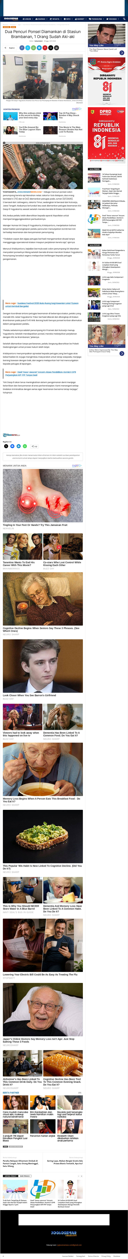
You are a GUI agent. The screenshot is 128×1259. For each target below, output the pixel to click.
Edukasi (113, 19)
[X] (27, 47)
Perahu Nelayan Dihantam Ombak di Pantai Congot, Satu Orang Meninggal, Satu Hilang (20, 1163)
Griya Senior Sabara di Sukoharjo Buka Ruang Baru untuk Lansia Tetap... (113, 291)
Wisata (55, 19)
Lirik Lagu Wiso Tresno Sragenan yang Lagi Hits (111, 314)
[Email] (50, 47)
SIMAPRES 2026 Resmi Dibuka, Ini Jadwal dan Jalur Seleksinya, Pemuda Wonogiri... (113, 204)
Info (68, 19)
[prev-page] (78, 1176)
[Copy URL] (62, 47)
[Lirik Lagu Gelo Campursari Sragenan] (94, 280)
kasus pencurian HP (16, 1146)
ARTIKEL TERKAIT (10, 1176)
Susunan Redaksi (67, 1256)
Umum (27, 19)
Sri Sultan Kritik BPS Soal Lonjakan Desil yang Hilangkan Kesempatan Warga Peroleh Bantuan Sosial (70, 1203)
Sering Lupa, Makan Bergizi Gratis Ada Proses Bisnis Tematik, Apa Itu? (65, 1162)
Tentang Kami (80, 1256)
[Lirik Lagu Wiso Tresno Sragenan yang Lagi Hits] (94, 317)
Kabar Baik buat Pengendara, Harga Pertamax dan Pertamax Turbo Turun (113, 252)
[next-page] (81, 1176)
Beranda (5, 24)
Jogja (19, 24)
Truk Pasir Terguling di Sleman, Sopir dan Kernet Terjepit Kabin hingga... (112, 191)
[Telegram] (39, 47)
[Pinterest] (45, 47)
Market (80, 19)
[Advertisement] (43, 281)
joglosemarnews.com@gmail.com (69, 1245)
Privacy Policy (106, 1256)
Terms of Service (93, 1256)
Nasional (13, 24)
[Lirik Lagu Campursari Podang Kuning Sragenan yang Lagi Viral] (94, 305)
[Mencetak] (56, 47)
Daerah (41, 19)
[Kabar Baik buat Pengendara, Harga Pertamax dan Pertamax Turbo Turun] (94, 254)
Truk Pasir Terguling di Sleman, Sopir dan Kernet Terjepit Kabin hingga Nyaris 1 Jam (15, 1202)
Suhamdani (38, 41)
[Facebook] (22, 47)
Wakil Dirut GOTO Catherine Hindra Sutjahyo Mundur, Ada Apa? (113, 232)
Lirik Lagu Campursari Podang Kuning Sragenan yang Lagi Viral (112, 303)
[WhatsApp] (33, 47)
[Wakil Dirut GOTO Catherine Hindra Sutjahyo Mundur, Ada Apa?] (94, 233)
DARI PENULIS (25, 1176)
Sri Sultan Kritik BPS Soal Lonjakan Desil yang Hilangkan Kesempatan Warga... (112, 265)
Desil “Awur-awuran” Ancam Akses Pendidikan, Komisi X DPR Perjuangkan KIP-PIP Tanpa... (113, 218)
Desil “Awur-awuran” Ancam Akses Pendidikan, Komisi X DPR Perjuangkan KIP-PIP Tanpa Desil (42, 1203)
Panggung (96, 19)
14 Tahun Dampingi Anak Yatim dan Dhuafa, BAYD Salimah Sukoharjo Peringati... (112, 177)
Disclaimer (117, 1256)
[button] (124, 19)
